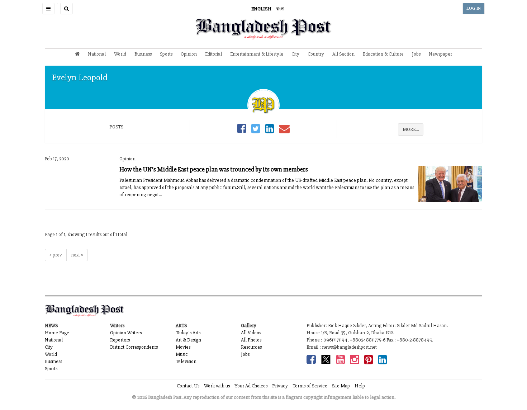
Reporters (120, 340)
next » (77, 255)
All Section (343, 54)
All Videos (251, 333)
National (97, 54)
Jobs (416, 54)
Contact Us (188, 386)
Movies (183, 347)
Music (182, 354)
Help (360, 386)
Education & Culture (383, 54)
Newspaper (440, 54)
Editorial (213, 54)
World (120, 54)
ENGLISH (261, 9)
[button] (48, 8)
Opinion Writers (126, 333)
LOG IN (473, 8)
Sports (166, 54)
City (295, 54)
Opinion (189, 54)
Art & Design (188, 340)
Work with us (217, 386)
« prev (55, 255)
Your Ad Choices (250, 386)
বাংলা (280, 9)
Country (316, 54)
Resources (251, 347)
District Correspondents (134, 347)
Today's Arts (188, 333)
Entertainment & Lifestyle (256, 54)
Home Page (57, 333)
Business (143, 54)
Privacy (280, 386)
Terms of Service (310, 386)
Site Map (341, 386)
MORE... (411, 129)
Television (186, 361)
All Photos (251, 340)
